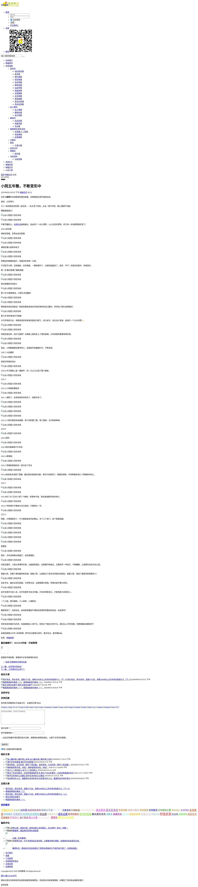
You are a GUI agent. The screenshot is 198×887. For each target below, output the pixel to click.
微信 (7, 52)
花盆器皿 (5, 817)
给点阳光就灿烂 (11, 667)
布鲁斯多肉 (52, 814)
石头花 (125, 814)
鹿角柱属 (18, 113)
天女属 (17, 126)
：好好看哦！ (19, 838)
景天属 (17, 74)
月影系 (109, 814)
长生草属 (18, 96)
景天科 (13, 69)
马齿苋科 (13, 156)
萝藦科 (13, 151)
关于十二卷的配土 (29, 770)
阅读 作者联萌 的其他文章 (16, 662)
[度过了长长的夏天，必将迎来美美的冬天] (23, 773)
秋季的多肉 (134, 814)
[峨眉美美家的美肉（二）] (12, 682)
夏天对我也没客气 (25, 685)
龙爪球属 (18, 115)
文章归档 (9, 864)
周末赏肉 (101, 810)
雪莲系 (54, 817)
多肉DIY (9, 162)
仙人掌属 (18, 110)
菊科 (12, 143)
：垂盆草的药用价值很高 (25, 831)
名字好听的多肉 (87, 810)
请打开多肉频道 (27, 762)
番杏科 (13, 118)
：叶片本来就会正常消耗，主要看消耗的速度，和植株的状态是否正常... (47, 841)
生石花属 (18, 121)
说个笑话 (24, 817)
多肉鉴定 (8, 814)
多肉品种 (9, 66)
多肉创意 (122, 810)
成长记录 (63, 814)
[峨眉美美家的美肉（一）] (12, 688)
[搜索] (23, 56)
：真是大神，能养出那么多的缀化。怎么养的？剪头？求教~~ (40, 828)
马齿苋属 (18, 159)
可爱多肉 (66, 810)
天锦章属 (18, 93)
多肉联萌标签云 (12, 861)
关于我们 (9, 853)
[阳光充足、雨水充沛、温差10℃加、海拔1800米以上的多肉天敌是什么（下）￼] (34, 679)
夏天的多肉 (112, 810)
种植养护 (9, 63)
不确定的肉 (7, 810)
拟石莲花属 (19, 71)
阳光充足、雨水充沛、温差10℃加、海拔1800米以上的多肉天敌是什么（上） (37, 794)
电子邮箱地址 (7, 733)
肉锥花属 (18, 123)
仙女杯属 (18, 88)
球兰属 (17, 154)
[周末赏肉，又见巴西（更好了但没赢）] (22, 765)
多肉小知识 (133, 810)
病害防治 (117, 814)
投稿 (7, 856)
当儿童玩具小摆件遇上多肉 (41, 759)
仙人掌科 (13, 107)
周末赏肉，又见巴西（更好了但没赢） (54, 765)
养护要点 (57, 810)
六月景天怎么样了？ (13, 669)
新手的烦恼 (85, 814)
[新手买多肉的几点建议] (16, 776)
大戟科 (13, 140)
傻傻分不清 (47, 810)
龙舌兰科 (13, 148)
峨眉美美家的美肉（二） (33, 682)
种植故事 (10, 638)
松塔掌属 (18, 137)
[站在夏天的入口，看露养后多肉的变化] (22, 778)
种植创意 (155, 814)
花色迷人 (14, 817)
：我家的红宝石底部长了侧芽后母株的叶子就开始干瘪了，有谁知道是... (45, 848)
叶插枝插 (75, 810)
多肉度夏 (144, 810)
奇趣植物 (18, 814)
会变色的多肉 (34, 810)
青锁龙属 (18, 85)
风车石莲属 (19, 104)
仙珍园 (23, 810)
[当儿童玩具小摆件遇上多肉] (18, 759)
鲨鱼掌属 (18, 134)
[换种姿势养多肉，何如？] (17, 767)
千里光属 (18, 145)
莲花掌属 (18, 80)
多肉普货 (153, 810)
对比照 (43, 814)
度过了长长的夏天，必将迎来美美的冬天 (57, 773)
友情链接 (9, 867)
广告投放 (9, 858)
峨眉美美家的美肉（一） (33, 688)
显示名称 (5, 728)
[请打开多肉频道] (13, 762)
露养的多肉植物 (66, 817)
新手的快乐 (73, 814)
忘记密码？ (14, 25)
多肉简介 (9, 60)
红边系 (175, 814)
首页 (3, 175)
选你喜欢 (5, 805)
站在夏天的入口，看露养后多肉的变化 (54, 778)
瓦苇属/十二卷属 (21, 132)
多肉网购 (185, 810)
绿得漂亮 (183, 814)
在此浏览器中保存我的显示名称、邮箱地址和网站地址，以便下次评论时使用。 (35, 738)
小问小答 (9, 170)
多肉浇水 (175, 810)
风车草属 (18, 82)
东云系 (16, 810)
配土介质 (33, 817)
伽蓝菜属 (18, 91)
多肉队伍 (17, 224)
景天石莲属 (19, 102)
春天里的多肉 (99, 814)
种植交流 (146, 814)
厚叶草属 (18, 77)
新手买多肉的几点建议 (35, 776)
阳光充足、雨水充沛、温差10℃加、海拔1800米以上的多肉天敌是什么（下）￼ (99, 679)
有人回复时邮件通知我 (12, 749)
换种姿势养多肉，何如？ (38, 767)
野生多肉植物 (44, 817)
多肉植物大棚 (164, 810)
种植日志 (9, 167)
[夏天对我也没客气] (9, 685)
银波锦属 (18, 99)
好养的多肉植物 (31, 814)
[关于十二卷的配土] (14, 770)
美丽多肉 (192, 814)
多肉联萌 (4, 5)
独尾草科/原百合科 (17, 129)
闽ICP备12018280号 (9, 876)
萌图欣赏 (9, 165)
